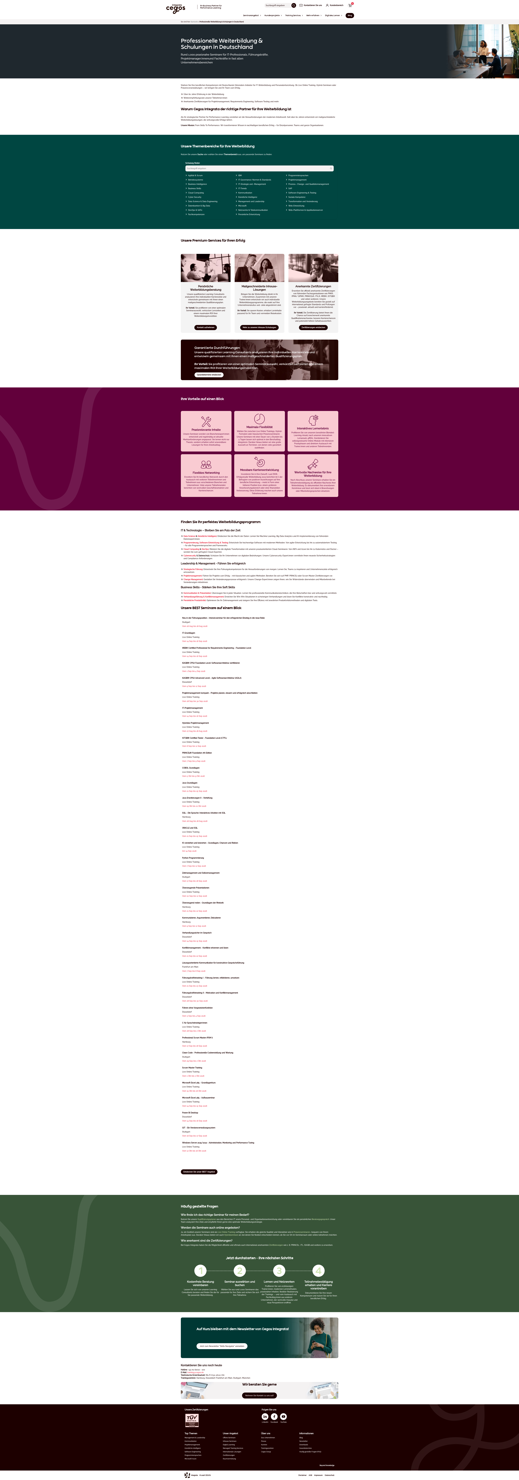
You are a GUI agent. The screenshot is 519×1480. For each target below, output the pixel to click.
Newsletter (303, 1441)
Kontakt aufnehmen (205, 327)
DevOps (205, 549)
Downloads (303, 1445)
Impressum (318, 1475)
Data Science (189, 536)
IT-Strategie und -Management (252, 184)
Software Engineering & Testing (302, 193)
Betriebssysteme (195, 180)
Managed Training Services (233, 1448)
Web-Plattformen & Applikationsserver (305, 210)
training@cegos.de (195, 1372)
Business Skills (194, 188)
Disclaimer (302, 1475)
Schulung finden (192, 163)
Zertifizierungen (229, 1455)
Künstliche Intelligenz (247, 197)
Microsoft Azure (190, 1459)
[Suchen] (293, 5)
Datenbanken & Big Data (199, 206)
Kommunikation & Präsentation (197, 593)
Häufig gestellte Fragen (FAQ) (310, 1452)
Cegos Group (266, 1452)
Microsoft (242, 206)
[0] (349, 5)
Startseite (194, 22)
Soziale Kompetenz (296, 197)
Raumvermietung (229, 1459)
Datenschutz (329, 1475)
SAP (290, 188)
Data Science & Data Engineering (202, 201)
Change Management (193, 579)
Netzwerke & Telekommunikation (253, 210)
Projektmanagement (297, 180)
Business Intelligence (197, 184)
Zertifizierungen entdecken (313, 327)
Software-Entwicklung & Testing (213, 543)
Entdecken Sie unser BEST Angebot (199, 1172)
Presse (263, 1441)
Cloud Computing (196, 193)
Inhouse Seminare (229, 1441)
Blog (301, 1438)
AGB (310, 1475)
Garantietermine (305, 1448)
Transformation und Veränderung (303, 201)
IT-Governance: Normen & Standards (254, 180)
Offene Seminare (229, 1438)
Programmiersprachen (298, 175)
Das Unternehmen (268, 1438)
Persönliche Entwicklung (249, 214)
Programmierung (191, 543)
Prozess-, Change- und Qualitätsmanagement (308, 184)
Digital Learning (229, 1445)
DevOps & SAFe (195, 210)
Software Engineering (193, 1452)
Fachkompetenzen (196, 214)
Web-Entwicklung (296, 206)
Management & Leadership (195, 1438)
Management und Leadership (251, 201)
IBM (240, 175)
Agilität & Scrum (195, 175)
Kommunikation (245, 193)
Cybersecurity (190, 556)
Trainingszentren (267, 1448)
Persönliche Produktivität (195, 600)
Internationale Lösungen (232, 1452)
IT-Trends (242, 188)
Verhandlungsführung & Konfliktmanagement (204, 597)
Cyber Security (194, 197)
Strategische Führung (193, 569)
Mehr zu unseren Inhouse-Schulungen (259, 327)
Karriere (264, 1445)
